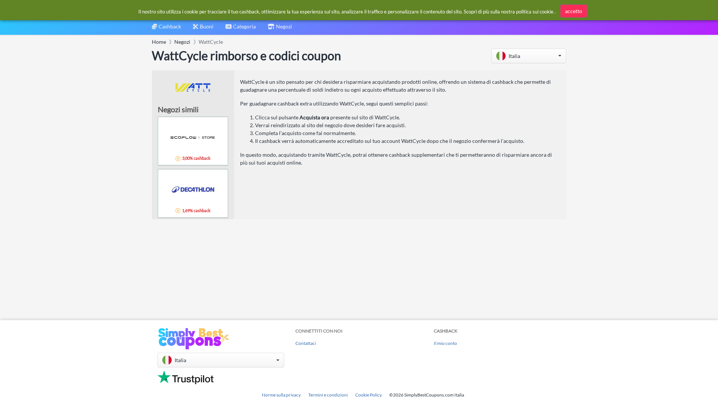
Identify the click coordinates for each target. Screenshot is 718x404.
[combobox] (240, 29)
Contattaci (305, 343)
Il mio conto (445, 343)
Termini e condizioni (328, 395)
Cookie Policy (368, 395)
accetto (573, 11)
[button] (528, 56)
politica (523, 12)
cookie (546, 12)
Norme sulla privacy (281, 395)
